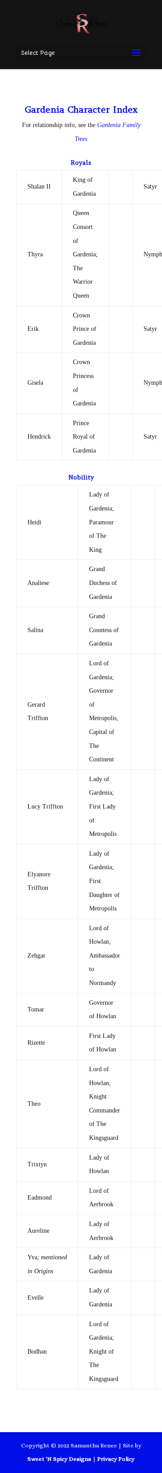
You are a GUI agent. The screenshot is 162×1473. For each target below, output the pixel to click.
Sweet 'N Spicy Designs (59, 1458)
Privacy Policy (116, 1458)
